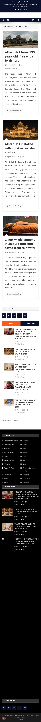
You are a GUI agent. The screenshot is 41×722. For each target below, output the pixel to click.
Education (26, 441)
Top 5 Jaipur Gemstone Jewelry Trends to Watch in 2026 (25, 351)
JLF (24, 460)
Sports (6, 478)
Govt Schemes (9, 452)
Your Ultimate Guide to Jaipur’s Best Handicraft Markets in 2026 (25, 368)
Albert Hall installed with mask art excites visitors (20, 148)
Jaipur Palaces (9, 460)
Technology (26, 478)
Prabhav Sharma (20, 344)
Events (25, 445)
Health (25, 452)
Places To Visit (9, 468)
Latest (11, 323)
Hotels (6, 456)
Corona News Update (11, 441)
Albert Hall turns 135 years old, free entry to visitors (20, 56)
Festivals (7, 448)
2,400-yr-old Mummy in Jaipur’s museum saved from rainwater (20, 244)
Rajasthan (7, 474)
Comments (29, 323)
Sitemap (21, 720)
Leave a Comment (11, 68)
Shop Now (16, 6)
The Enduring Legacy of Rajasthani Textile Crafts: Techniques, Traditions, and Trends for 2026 (25, 334)
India (24, 456)
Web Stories (24, 6)
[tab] (11, 323)
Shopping (26, 474)
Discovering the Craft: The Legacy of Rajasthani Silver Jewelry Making (25, 386)
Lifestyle (7, 464)
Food (24, 448)
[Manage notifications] (3, 718)
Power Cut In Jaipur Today (29, 469)
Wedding (26, 482)
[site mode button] (34, 20)
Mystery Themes (20, 717)
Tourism (6, 482)
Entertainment (9, 445)
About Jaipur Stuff (9, 4)
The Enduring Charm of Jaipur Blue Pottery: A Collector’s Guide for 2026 (25, 403)
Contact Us (20, 4)
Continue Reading (15, 110)
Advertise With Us (31, 4)
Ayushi (22, 65)
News (24, 464)
